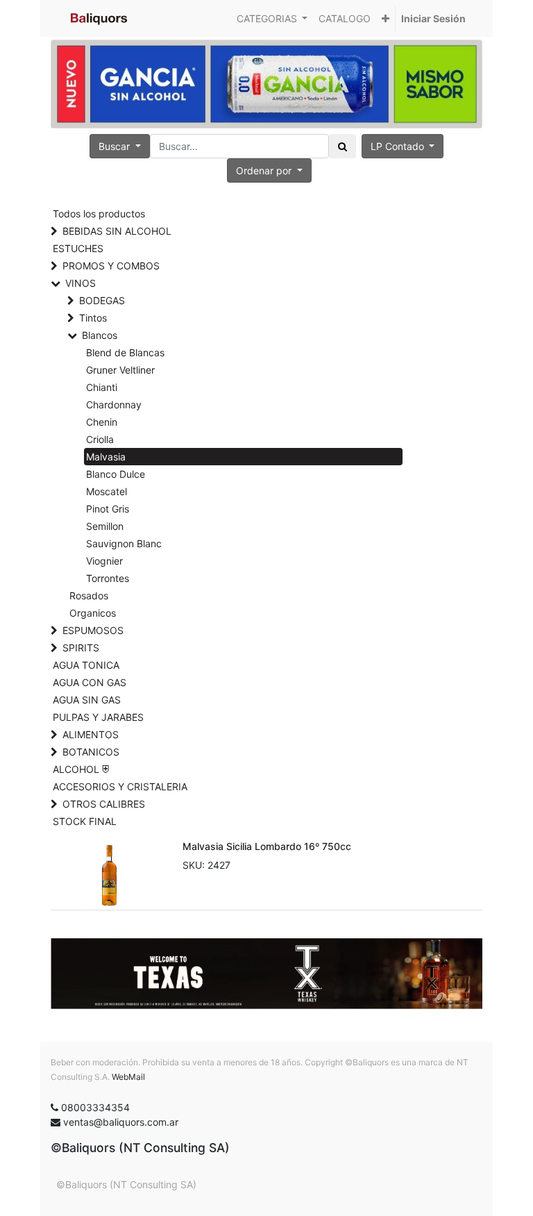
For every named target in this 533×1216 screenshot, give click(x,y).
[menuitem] (344, 18)
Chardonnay (114, 404)
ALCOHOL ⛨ (81, 769)
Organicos (92, 613)
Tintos (93, 318)
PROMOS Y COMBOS (111, 266)
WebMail (128, 1077)
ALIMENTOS (90, 734)
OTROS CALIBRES (103, 804)
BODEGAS (102, 300)
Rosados (88, 595)
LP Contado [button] (399, 146)
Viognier (104, 561)
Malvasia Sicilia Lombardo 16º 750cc (267, 846)
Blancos (99, 335)
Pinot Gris (107, 509)
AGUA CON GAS (89, 682)
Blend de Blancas (125, 352)
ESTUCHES (78, 248)
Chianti (101, 387)
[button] (385, 18)
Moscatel (106, 491)
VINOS (80, 283)
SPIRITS (80, 647)
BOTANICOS (90, 752)
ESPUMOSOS (93, 630)
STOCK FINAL (85, 821)
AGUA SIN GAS (87, 700)
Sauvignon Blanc (124, 543)
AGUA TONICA (86, 665)
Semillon (105, 526)
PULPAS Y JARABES (98, 717)
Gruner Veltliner (120, 370)
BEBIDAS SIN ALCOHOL (116, 231)
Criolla (100, 439)
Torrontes (107, 578)
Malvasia (106, 457)
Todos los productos (99, 213)
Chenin (101, 422)
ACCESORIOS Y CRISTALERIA (120, 786)
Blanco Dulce (115, 474)
